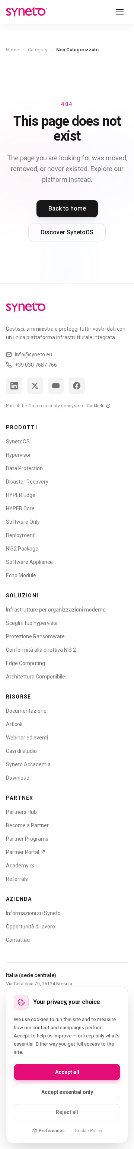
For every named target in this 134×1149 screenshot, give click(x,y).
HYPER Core (20, 508)
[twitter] (35, 386)
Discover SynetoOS (67, 232)
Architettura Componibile (35, 677)
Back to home (67, 208)
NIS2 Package (22, 549)
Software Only (23, 522)
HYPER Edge (20, 495)
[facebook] (76, 386)
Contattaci (18, 940)
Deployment (20, 535)
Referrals (17, 879)
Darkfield (96, 405)
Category (37, 49)
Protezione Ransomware (35, 636)
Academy (17, 866)
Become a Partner (27, 825)
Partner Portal (22, 852)
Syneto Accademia (28, 764)
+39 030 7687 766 (36, 365)
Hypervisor (18, 455)
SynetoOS (18, 441)
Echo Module (21, 575)
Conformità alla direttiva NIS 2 (41, 650)
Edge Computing (25, 663)
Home (12, 49)
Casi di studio (21, 751)
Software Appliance (29, 562)
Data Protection (24, 468)
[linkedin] (14, 386)
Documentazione (26, 711)
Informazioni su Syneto (33, 913)
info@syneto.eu (33, 354)
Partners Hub (21, 812)
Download (17, 778)
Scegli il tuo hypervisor (32, 623)
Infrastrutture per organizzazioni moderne (56, 610)
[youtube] (56, 386)
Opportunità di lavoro (30, 927)
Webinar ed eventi (27, 738)
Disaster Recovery (27, 482)
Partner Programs (27, 839)
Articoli (14, 724)
